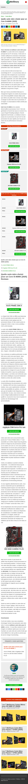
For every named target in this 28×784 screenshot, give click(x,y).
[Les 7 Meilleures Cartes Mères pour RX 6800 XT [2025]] (14, 717)
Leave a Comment (14, 685)
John (14, 673)
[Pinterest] (14, 27)
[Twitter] (4, 27)
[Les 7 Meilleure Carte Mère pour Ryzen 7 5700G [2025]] (14, 740)
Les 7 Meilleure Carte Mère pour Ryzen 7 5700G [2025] (12, 728)
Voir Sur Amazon (14, 146)
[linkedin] (16, 27)
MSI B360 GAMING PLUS (14, 185)
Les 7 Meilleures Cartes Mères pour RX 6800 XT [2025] (13, 705)
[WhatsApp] (9, 27)
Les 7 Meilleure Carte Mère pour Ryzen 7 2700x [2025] (12, 752)
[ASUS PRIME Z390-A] (14, 293)
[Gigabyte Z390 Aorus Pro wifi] (14, 414)
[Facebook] (2, 27)
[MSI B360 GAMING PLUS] (14, 536)
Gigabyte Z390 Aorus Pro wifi (14, 164)
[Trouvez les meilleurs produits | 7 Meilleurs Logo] (13, 2)
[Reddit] (12, 27)
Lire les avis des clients (14, 312)
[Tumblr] (7, 27)
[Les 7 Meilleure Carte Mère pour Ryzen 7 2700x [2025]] (14, 763)
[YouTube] (26, 2)
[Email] (19, 27)
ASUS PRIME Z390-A (14, 143)
